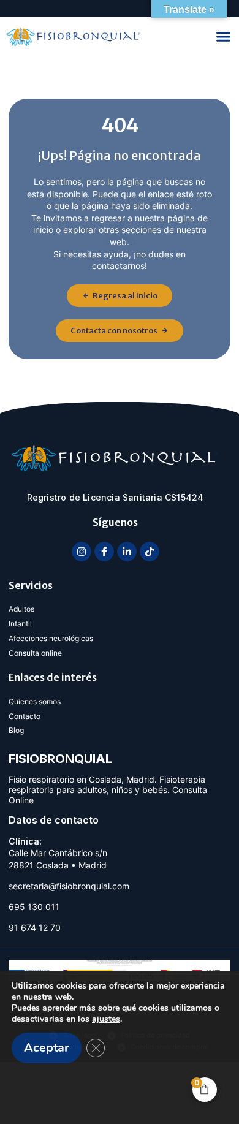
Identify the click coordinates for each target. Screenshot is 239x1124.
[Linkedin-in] (127, 551)
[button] (223, 36)
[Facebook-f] (104, 551)
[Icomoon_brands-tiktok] (149, 551)
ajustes (106, 1019)
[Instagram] (81, 551)
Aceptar (46, 1047)
